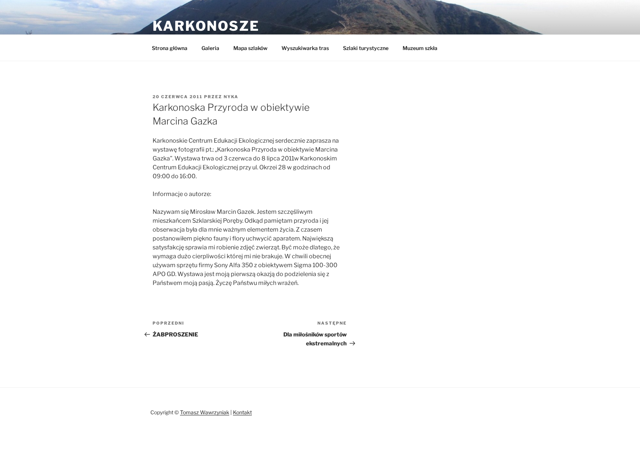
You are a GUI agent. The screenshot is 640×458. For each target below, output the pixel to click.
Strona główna (169, 48)
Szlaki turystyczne (366, 48)
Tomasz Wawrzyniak (204, 412)
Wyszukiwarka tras (305, 48)
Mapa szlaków (250, 48)
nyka (231, 96)
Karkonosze (206, 26)
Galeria (210, 48)
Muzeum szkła (420, 48)
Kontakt (242, 412)
